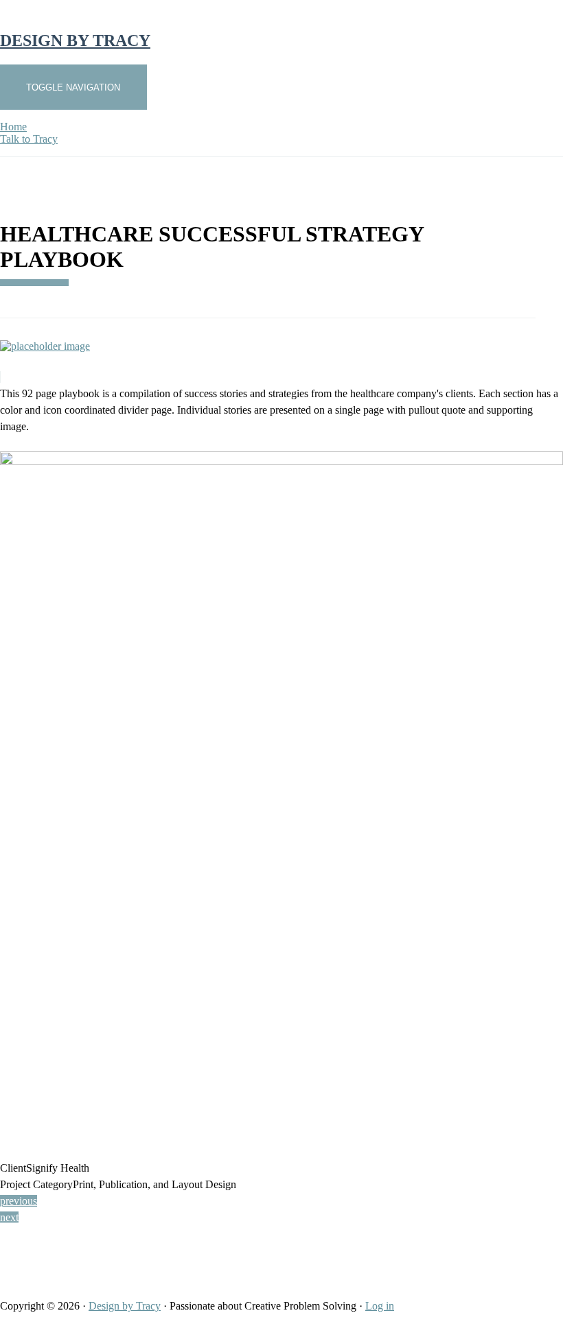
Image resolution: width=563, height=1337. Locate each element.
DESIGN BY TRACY (75, 40)
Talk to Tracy (29, 139)
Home (13, 126)
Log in (379, 1306)
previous (18, 1201)
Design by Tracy (125, 1306)
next (9, 1217)
